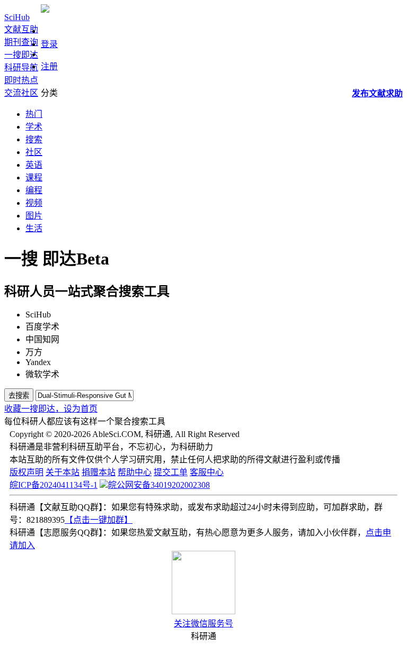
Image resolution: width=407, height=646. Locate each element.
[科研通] (45, 9)
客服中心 (207, 472)
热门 (33, 114)
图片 (33, 215)
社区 (33, 152)
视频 (33, 202)
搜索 (33, 139)
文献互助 (21, 29)
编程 (33, 190)
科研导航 (21, 67)
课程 (33, 177)
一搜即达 (21, 54)
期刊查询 (21, 42)
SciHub (17, 17)
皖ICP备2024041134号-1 (54, 484)
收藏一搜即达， (34, 408)
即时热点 (21, 80)
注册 (49, 66)
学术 (33, 126)
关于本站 (62, 472)
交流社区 (21, 92)
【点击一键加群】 (98, 519)
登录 (49, 44)
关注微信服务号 (203, 623)
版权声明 (26, 472)
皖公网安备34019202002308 (159, 484)
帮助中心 (135, 472)
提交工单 (171, 472)
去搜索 (18, 395)
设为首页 (81, 408)
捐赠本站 (99, 472)
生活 (33, 228)
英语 (33, 164)
